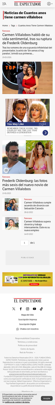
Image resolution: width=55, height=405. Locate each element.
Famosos (6, 31)
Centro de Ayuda (27, 349)
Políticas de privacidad (27, 345)
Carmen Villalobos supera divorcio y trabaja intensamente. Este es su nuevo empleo (37, 226)
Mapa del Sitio (27, 315)
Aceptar (46, 398)
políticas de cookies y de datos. (17, 402)
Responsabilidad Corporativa (27, 338)
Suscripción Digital (27, 324)
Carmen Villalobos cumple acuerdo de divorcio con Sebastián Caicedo (37, 205)
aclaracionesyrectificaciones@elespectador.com (27, 374)
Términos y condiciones (27, 342)
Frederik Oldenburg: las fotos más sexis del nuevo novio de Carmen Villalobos (25, 185)
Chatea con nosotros (29, 329)
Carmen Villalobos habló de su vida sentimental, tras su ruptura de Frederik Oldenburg (27, 39)
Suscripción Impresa (27, 319)
